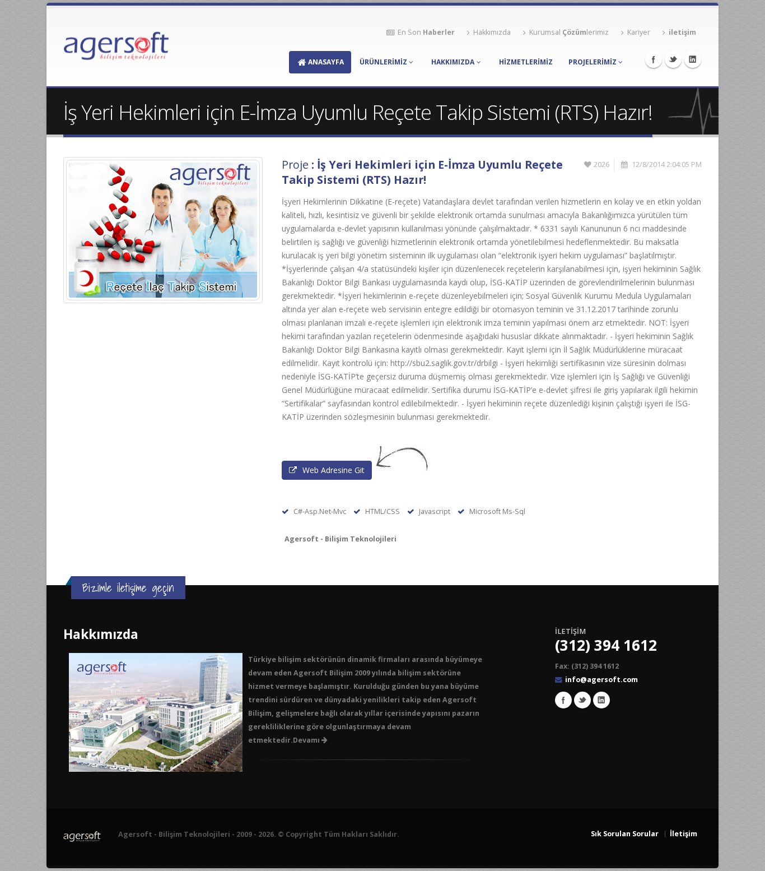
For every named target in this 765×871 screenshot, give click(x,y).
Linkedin (692, 59)
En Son (426, 32)
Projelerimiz (592, 62)
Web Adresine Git (333, 470)
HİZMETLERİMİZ (526, 62)
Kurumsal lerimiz (569, 32)
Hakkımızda (492, 32)
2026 (601, 164)
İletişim (683, 833)
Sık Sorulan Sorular (625, 833)
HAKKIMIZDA (452, 62)
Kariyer (638, 32)
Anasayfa (326, 62)
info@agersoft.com (601, 679)
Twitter (673, 59)
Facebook (653, 59)
